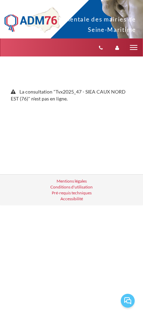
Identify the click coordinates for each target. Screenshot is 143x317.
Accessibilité (71, 198)
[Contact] (101, 47)
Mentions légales (72, 181)
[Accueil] (33, 19)
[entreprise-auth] (117, 47)
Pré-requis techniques (72, 192)
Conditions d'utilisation (71, 187)
